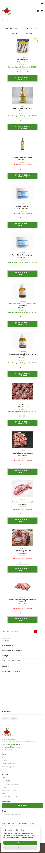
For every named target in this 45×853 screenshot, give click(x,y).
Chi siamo (11, 823)
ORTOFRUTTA (6, 781)
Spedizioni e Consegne (8, 763)
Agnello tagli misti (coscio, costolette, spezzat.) (22, 600)
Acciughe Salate (22, 59)
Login (3, 3)
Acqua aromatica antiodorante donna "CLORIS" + (22, 304)
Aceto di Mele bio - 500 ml (22, 108)
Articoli (4, 770)
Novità (13, 718)
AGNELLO (22, 450)
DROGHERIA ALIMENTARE (10, 784)
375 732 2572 (8, 749)
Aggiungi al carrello (23, 78)
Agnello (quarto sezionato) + (22, 453)
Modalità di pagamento (8, 767)
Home (3, 21)
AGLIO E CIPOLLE (22, 402)
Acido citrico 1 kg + (22, 206)
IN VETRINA (5, 778)
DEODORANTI (22, 301)
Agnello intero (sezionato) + (22, 550)
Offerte (5, 718)
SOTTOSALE (22, 57)
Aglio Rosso (22, 404)
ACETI (22, 106)
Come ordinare (22, 823)
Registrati (10, 3)
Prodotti (9, 21)
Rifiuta (20, 848)
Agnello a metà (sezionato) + (22, 502)
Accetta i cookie (20, 843)
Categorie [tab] (6, 640)
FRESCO (4, 793)
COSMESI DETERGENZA (10, 797)
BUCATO (22, 203)
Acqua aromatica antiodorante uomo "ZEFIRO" (22, 354)
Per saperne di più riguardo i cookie (20, 837)
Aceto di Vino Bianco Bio (22, 157)
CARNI (4, 787)
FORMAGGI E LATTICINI (9, 790)
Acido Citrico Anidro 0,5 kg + (22, 255)
